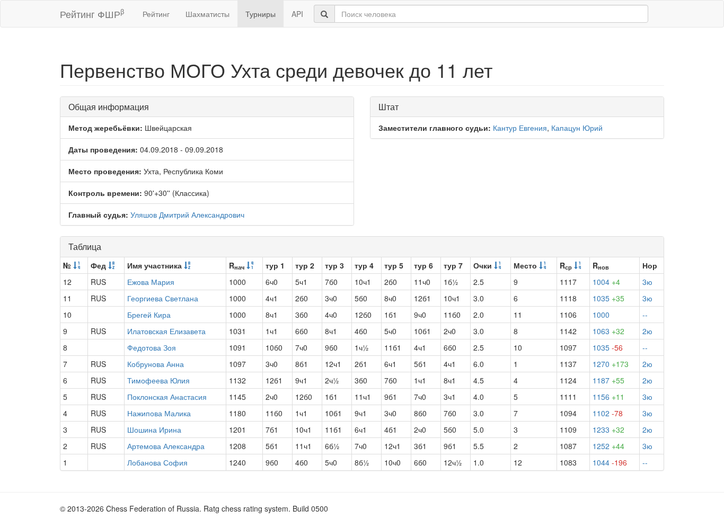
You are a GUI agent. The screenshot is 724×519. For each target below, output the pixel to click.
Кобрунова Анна (155, 364)
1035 (608, 298)
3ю (647, 281)
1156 (608, 396)
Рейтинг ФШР (92, 13)
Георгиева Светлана (162, 298)
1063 (608, 331)
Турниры (260, 13)
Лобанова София (157, 462)
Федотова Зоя (151, 347)
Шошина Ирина (154, 429)
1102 (608, 413)
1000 (601, 314)
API (297, 13)
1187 (608, 380)
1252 (608, 446)
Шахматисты (207, 13)
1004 (606, 281)
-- (645, 314)
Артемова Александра (166, 446)
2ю (647, 331)
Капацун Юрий (577, 127)
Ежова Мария (150, 281)
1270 (611, 364)
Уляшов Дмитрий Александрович (187, 214)
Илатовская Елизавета (166, 331)
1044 (610, 462)
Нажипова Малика (159, 413)
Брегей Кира (149, 314)
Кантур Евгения (520, 127)
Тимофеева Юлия (158, 380)
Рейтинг (156, 13)
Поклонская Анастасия (167, 396)
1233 (608, 429)
